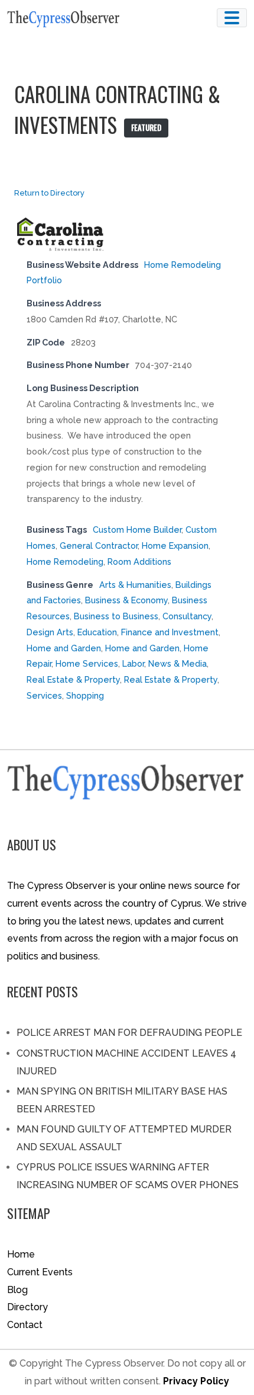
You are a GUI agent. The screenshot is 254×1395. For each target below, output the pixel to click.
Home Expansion (175, 545)
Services (44, 695)
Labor (133, 663)
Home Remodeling (65, 561)
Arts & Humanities (135, 585)
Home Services (87, 663)
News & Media (177, 663)
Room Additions (139, 561)
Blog (17, 1289)
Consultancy (186, 616)
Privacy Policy (196, 1381)
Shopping (85, 695)
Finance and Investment (170, 632)
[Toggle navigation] (232, 17)
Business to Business (116, 616)
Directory (27, 1307)
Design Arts (50, 632)
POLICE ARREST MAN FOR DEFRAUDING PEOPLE (129, 1032)
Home (21, 1254)
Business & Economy (126, 600)
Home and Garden (64, 648)
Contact (25, 1324)
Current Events (40, 1272)
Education (97, 632)
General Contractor (99, 545)
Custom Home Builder (137, 529)
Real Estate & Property (73, 679)
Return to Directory (49, 192)
